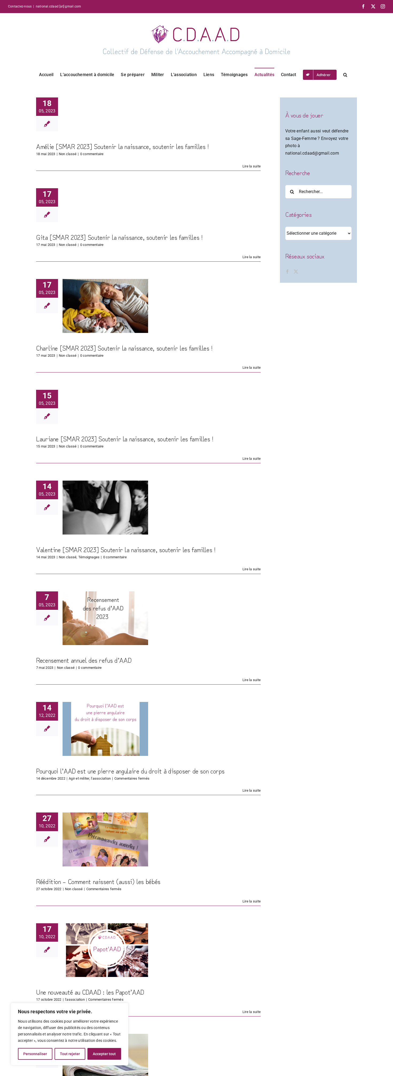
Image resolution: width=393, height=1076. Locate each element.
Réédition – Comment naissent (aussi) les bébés (98, 881)
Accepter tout (104, 1054)
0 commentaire (92, 154)
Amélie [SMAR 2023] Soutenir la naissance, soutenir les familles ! (122, 146)
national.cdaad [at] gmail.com (58, 6)
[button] (345, 74)
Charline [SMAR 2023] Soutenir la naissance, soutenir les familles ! (124, 347)
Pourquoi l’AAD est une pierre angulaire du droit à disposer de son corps (130, 770)
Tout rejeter (70, 1054)
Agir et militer (79, 778)
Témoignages (89, 557)
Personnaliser (35, 1054)
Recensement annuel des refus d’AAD (83, 660)
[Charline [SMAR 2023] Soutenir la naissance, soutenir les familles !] (105, 306)
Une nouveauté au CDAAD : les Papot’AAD (90, 991)
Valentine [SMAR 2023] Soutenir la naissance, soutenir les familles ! (125, 549)
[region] (69, 1034)
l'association (101, 778)
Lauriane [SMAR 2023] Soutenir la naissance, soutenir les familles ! (124, 438)
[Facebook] (287, 271)
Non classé (67, 154)
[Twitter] (296, 271)
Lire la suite (251, 166)
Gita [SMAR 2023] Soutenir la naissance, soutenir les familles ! (119, 237)
